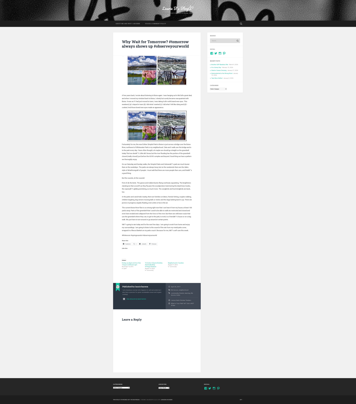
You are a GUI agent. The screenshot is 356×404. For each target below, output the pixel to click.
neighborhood (183, 290)
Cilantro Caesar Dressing (218, 70)
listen (178, 295)
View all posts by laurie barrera (136, 299)
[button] (157, 126)
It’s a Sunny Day (216, 67)
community (175, 293)
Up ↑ (241, 399)
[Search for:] (225, 40)
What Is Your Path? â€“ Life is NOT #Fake (182, 304)
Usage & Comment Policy (155, 23)
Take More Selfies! (217, 78)
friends (181, 293)
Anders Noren (166, 399)
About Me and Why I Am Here (128, 23)
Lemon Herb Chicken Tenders (181, 300)
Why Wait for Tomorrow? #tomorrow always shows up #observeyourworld (155, 44)
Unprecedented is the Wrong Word (221, 73)
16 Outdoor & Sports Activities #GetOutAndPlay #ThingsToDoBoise (154, 264)
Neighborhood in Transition (176, 263)
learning (187, 293)
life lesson (174, 290)
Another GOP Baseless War (219, 64)
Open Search (241, 24)
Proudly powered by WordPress (126, 399)
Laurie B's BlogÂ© (178, 8)
